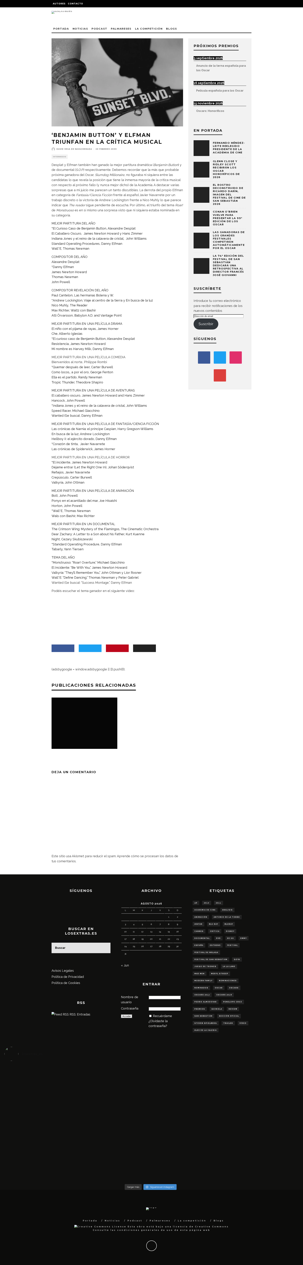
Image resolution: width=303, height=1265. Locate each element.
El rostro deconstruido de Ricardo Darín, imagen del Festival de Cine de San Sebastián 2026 (229, 194)
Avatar (198, 924)
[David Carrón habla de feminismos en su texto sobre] (187, 1123)
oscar (219, 988)
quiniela (216, 1009)
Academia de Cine (205, 910)
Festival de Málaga (206, 952)
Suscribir (206, 324)
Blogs (171, 28)
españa (198, 945)
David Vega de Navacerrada (74, 149)
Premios (199, 1009)
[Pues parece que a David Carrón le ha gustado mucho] (41, 1120)
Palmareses (121, 28)
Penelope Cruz (232, 1002)
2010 (206, 903)
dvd (218, 938)
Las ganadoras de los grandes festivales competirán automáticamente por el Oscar (229, 240)
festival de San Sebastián (210, 959)
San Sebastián (203, 1016)
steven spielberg (205, 1023)
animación (200, 917)
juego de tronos (205, 966)
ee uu (230, 938)
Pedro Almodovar (205, 1002)
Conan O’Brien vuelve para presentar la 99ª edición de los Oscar (227, 218)
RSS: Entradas (79, 1014)
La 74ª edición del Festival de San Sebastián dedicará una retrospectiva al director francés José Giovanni (228, 265)
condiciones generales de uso (145, 1230)
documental (202, 938)
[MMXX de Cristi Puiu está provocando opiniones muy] (114, 1080)
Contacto (75, 3)
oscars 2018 (224, 995)
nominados (201, 988)
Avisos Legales (63, 970)
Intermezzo (59, 157)
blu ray (213, 924)
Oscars (234, 988)
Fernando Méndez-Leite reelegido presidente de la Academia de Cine (229, 147)
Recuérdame (162, 1016)
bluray (229, 924)
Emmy (243, 938)
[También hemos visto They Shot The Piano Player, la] (260, 1118)
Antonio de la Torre (227, 917)
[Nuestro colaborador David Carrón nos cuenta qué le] (41, 1161)
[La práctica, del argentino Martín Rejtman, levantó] (41, 1080)
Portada (61, 28)
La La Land (229, 966)
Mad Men (199, 974)
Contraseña (129, 1008)
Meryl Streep (219, 974)
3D (195, 903)
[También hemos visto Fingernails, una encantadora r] (114, 1118)
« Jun (125, 965)
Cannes (199, 931)
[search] (105, 948)
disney (230, 931)
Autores (59, 3)
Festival (232, 945)
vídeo (243, 1023)
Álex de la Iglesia (205, 1030)
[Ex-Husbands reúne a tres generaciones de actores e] (187, 1085)
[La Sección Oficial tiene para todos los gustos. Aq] (114, 1151)
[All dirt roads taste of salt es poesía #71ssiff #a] (260, 1077)
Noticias (80, 28)
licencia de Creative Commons (201, 1226)
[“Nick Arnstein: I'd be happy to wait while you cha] (260, 1153)
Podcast (99, 28)
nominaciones (228, 981)
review (233, 1009)
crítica (215, 931)
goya (237, 959)
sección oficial (229, 1016)
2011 (218, 903)
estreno (215, 945)
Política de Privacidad (68, 977)
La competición (149, 28)
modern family (203, 981)
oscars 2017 (202, 995)
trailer (228, 1023)
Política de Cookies (66, 983)
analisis (227, 910)
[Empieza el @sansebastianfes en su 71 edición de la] (187, 1153)
